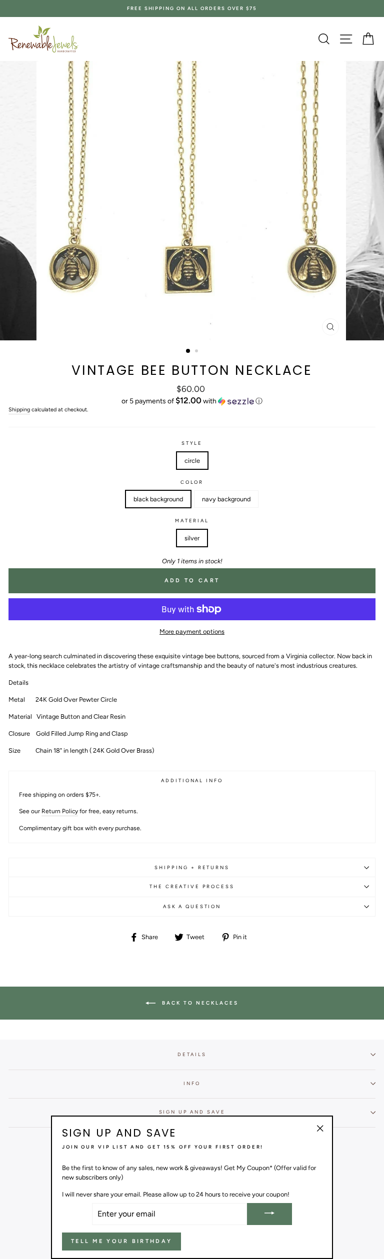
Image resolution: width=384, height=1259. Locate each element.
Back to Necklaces (199, 1003)
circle (192, 460)
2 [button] (197, 351)
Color (192, 482)
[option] (192, 8)
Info (192, 1083)
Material (192, 520)
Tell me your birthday (121, 1241)
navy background (226, 499)
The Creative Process (192, 886)
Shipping (19, 409)
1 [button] (188, 351)
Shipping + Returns (192, 867)
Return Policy (60, 811)
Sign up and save (192, 1112)
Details (192, 1054)
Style (192, 443)
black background (158, 499)
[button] (192, 401)
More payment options (192, 631)
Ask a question (192, 906)
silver (192, 538)
